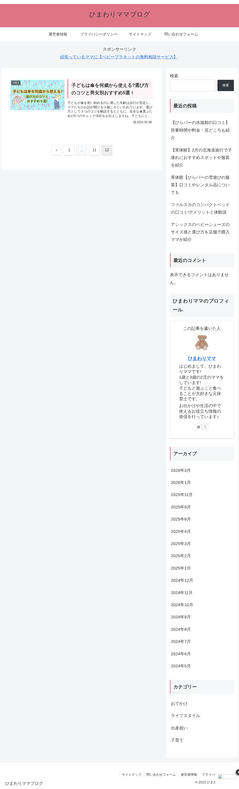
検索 (174, 76)
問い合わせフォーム (161, 774)
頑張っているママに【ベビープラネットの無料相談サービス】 (119, 57)
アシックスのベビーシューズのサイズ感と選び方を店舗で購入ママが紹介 (200, 232)
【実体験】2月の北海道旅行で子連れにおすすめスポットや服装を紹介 (201, 158)
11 (94, 150)
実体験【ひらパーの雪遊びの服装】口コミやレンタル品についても (200, 185)
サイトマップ (131, 774)
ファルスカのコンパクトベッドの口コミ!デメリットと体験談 (200, 208)
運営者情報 (189, 774)
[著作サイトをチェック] (199, 427)
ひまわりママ (202, 358)
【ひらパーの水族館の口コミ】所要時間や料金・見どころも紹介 (200, 130)
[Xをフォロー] (205, 427)
